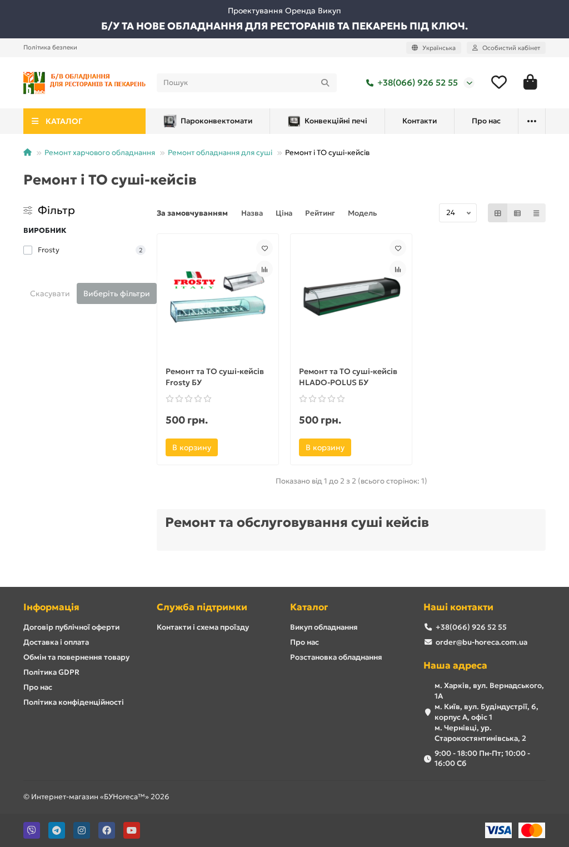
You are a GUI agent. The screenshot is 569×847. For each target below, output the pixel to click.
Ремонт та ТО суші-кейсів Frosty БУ (215, 376)
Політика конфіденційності (73, 702)
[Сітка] (498, 212)
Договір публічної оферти (71, 627)
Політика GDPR (51, 672)
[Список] (517, 212)
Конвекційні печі (336, 121)
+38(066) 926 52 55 (417, 82)
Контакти (419, 121)
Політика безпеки (50, 47)
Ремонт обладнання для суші (220, 152)
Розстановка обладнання (336, 657)
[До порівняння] (264, 269)
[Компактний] (536, 212)
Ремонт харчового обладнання (99, 152)
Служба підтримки (202, 607)
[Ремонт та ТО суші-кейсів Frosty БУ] (218, 297)
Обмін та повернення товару (76, 657)
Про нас (486, 121)
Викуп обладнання (324, 627)
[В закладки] (264, 248)
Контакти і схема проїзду (203, 627)
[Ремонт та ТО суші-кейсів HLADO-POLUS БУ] (351, 297)
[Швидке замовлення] (232, 447)
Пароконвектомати (216, 121)
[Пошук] (325, 83)
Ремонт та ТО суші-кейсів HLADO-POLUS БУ (348, 376)
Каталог (309, 607)
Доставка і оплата (56, 642)
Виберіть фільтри (116, 293)
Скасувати (50, 293)
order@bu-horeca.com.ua (481, 642)
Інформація (51, 607)
